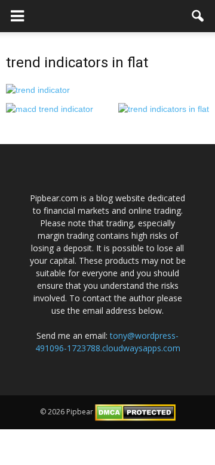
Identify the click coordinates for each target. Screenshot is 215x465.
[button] (198, 16)
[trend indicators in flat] (38, 89)
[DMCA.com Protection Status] (135, 412)
